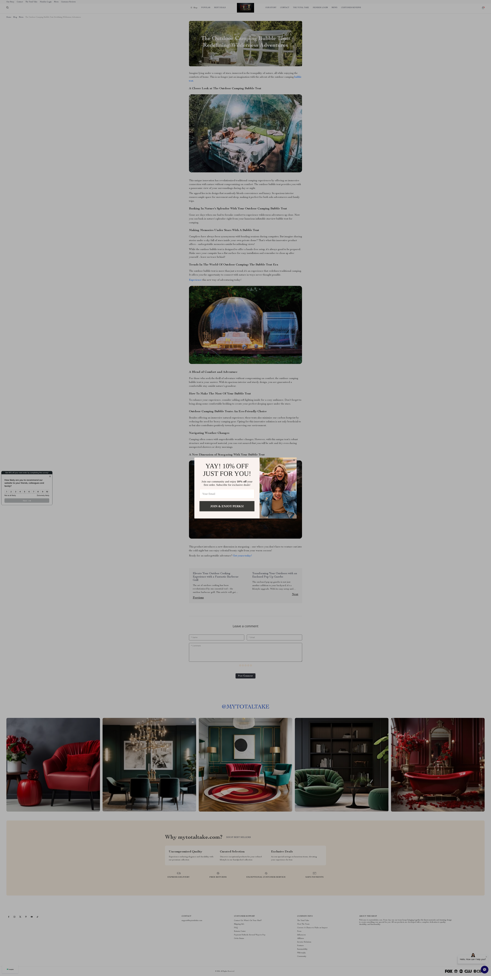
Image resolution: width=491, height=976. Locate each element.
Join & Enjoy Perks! (227, 506)
